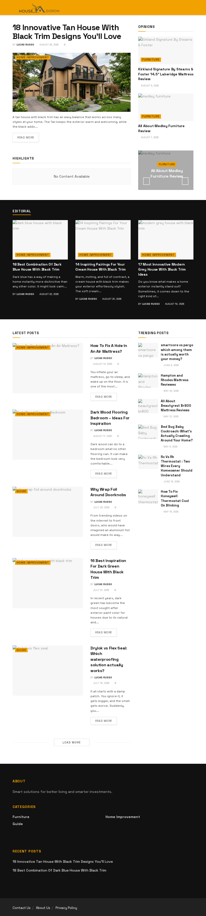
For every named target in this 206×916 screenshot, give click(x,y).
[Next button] (185, 181)
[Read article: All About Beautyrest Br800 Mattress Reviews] (148, 406)
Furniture (151, 59)
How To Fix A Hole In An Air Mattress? (108, 348)
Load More (72, 742)
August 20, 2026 (111, 298)
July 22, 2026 (100, 507)
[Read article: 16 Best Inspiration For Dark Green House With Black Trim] (48, 583)
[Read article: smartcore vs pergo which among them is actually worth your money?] (148, 350)
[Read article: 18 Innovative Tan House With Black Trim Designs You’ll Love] (72, 82)
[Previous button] (146, 181)
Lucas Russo (25, 44)
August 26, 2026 (49, 44)
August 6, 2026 (149, 85)
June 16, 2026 (171, 481)
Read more (28, 137)
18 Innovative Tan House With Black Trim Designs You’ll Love (67, 31)
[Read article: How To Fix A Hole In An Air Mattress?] (48, 368)
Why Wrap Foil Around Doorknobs (108, 492)
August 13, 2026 (102, 364)
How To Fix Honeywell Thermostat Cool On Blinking (175, 498)
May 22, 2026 (171, 390)
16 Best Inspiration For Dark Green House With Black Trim (108, 569)
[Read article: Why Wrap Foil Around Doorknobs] (48, 512)
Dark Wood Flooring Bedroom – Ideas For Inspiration (110, 418)
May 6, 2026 (170, 446)
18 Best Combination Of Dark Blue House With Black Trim (37, 267)
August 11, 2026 (102, 436)
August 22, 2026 (49, 294)
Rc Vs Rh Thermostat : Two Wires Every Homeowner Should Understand (176, 466)
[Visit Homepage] (39, 8)
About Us (43, 908)
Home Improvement (33, 57)
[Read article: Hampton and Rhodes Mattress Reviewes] (148, 380)
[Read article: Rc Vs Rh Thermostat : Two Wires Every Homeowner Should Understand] (148, 462)
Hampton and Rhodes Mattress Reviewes (174, 380)
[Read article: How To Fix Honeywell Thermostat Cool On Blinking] (148, 496)
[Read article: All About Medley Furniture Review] (165, 107)
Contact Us (22, 908)
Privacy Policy (66, 908)
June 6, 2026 (171, 365)
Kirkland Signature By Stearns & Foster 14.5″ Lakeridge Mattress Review (165, 74)
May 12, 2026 (170, 416)
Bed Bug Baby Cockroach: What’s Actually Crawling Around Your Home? (177, 434)
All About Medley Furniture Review (166, 173)
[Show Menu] (182, 7)
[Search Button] (191, 7)
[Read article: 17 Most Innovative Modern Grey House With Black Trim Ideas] (165, 240)
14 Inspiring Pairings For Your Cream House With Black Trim (100, 267)
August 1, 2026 (149, 137)
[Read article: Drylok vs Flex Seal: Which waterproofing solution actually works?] (48, 670)
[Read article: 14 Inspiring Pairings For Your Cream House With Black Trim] (103, 240)
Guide (21, 491)
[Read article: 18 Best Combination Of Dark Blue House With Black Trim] (40, 240)
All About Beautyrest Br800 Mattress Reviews (176, 405)
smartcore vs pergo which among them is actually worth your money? (177, 352)
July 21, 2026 (100, 590)
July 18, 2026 (100, 683)
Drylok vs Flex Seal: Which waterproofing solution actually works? (108, 659)
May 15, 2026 (170, 511)
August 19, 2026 (174, 304)
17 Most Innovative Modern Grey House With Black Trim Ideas (162, 269)
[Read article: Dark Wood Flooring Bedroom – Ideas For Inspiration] (48, 435)
